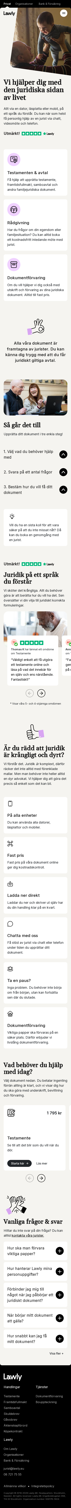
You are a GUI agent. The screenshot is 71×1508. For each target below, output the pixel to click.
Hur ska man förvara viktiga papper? (25, 1251)
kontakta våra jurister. (28, 1235)
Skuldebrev (11, 1414)
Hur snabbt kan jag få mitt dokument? (27, 1339)
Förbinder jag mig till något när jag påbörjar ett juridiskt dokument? (30, 1295)
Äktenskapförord (15, 1425)
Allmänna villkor (15, 1486)
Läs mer (41, 1163)
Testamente (12, 1396)
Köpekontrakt (13, 1431)
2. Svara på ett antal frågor (28, 472)
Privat (7, 3)
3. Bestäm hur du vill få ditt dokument (28, 490)
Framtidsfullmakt (15, 1402)
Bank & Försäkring (49, 3)
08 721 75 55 (12, 1474)
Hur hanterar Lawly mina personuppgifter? (29, 1271)
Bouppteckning (46, 1402)
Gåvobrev (10, 1419)
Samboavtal (12, 1408)
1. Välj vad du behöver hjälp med (28, 454)
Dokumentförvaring (49, 1396)
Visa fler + (57, 1353)
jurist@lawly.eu (14, 1468)
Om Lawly (10, 1449)
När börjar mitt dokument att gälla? (30, 1318)
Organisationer (24, 3)
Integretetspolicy (42, 1486)
